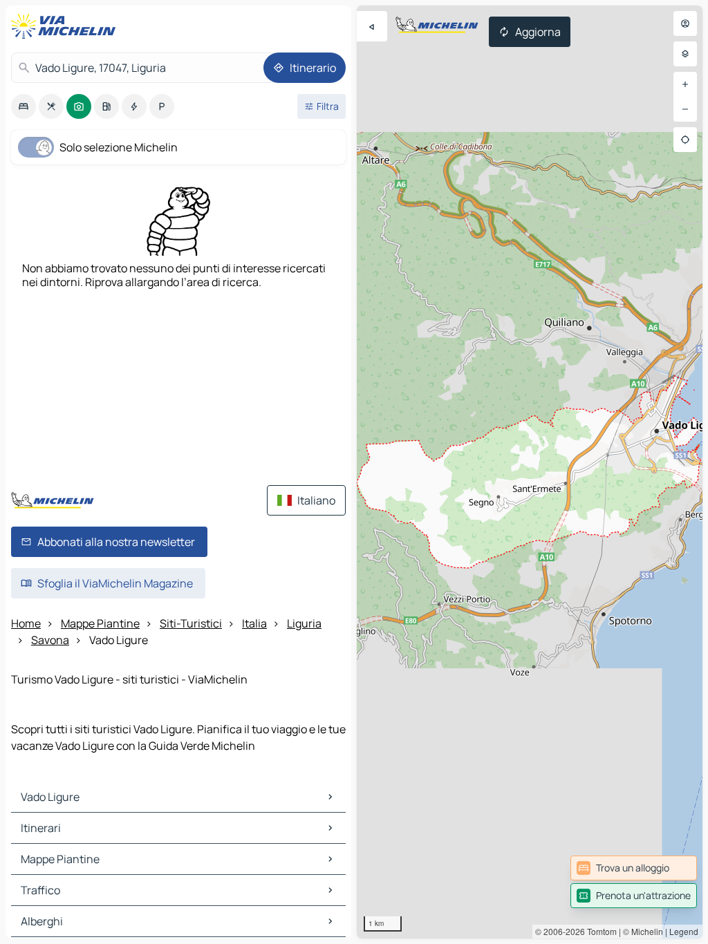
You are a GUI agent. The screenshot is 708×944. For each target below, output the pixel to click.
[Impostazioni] (685, 53)
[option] (23, 106)
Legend (683, 931)
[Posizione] (685, 139)
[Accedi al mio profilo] (685, 23)
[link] (633, 868)
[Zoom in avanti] (685, 84)
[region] (529, 472)
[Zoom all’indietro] (685, 109)
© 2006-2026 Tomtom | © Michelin (599, 931)
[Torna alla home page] (66, 26)
